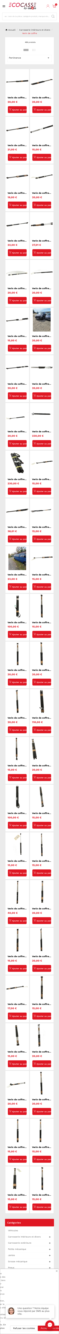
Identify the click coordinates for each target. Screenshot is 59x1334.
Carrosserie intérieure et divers (24, 1236)
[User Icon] (48, 6)
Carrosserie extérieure (19, 1243)
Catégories (14, 1222)
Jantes (11, 1255)
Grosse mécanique (17, 1261)
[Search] (53, 16)
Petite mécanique (17, 1249)
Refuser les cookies (24, 1328)
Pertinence (29, 58)
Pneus (11, 1267)
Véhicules (13, 1230)
